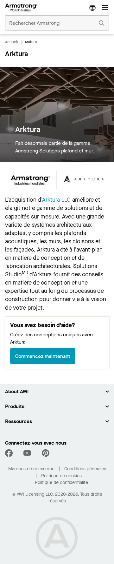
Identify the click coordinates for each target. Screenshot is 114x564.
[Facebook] (9, 453)
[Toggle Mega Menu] (105, 7)
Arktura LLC (56, 200)
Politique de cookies (61, 476)
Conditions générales (85, 469)
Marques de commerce (31, 469)
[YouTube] (27, 453)
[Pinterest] (45, 453)
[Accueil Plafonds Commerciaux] (21, 7)
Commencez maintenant (42, 356)
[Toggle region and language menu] (92, 7)
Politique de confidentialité (61, 483)
